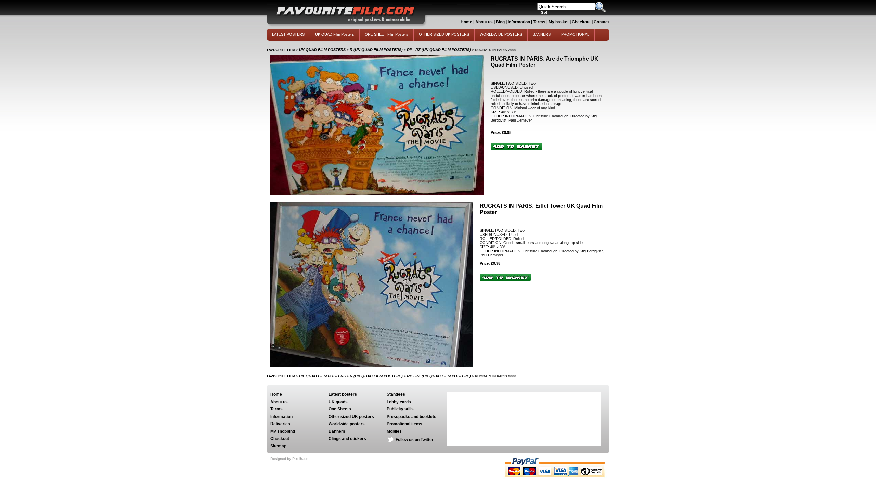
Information (519, 22)
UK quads (338, 402)
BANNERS (542, 34)
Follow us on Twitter (415, 439)
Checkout (582, 22)
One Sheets (339, 409)
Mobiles (394, 431)
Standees (396, 394)
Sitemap (278, 446)
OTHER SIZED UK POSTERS (444, 34)
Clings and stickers (347, 438)
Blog (500, 22)
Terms (539, 22)
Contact (601, 22)
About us (484, 22)
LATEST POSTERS (288, 34)
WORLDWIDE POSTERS (501, 34)
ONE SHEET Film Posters (386, 34)
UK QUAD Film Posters (334, 34)
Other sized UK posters (351, 416)
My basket (559, 22)
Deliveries (280, 423)
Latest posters (342, 394)
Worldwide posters (346, 423)
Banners (336, 431)
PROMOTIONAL (575, 34)
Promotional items (404, 423)
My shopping (282, 431)
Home (466, 22)
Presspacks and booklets (411, 416)
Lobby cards (399, 402)
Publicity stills (400, 409)
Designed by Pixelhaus (289, 459)
